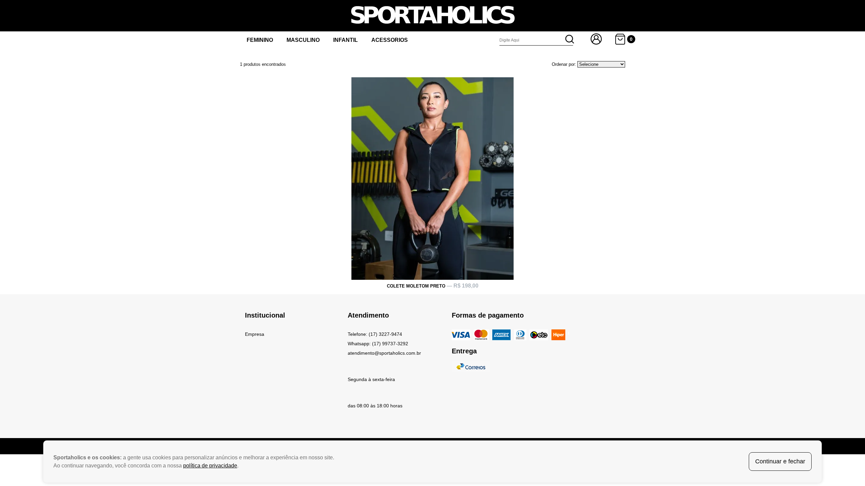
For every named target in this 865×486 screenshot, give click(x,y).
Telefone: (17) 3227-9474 (375, 334)
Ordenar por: (564, 64)
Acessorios (389, 40)
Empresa (254, 334)
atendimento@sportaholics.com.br (384, 353)
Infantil (345, 40)
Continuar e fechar (780, 461)
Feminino (260, 40)
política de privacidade (210, 465)
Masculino (303, 40)
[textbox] (536, 40)
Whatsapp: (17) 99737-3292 (378, 343)
